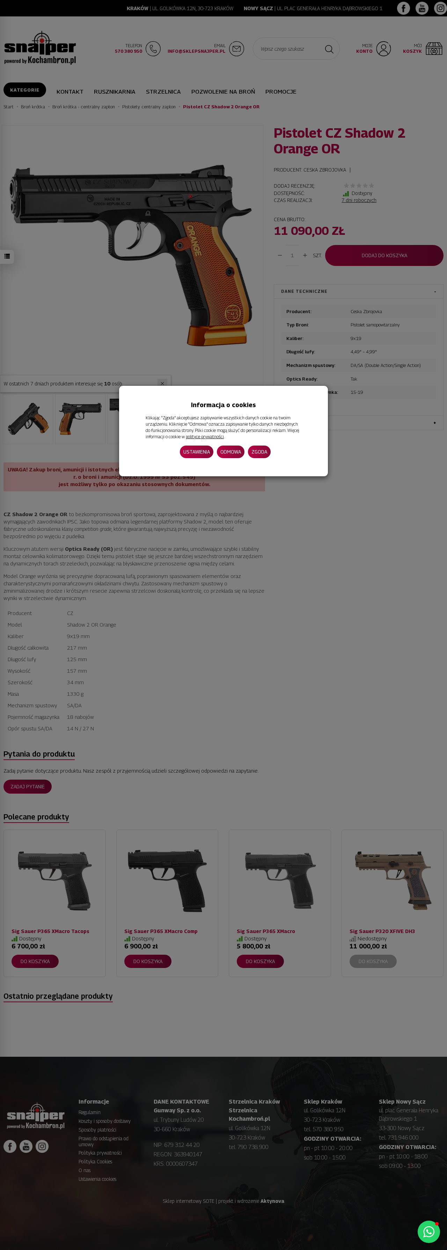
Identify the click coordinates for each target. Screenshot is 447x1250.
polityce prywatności (205, 436)
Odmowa (230, 452)
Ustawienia (196, 452)
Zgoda (259, 452)
